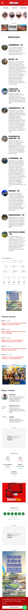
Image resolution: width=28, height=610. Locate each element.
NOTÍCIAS (14, 8)
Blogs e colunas (8, 390)
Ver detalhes (14, 517)
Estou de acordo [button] (14, 607)
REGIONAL (6, 8)
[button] (9, 519)
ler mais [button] (4, 603)
